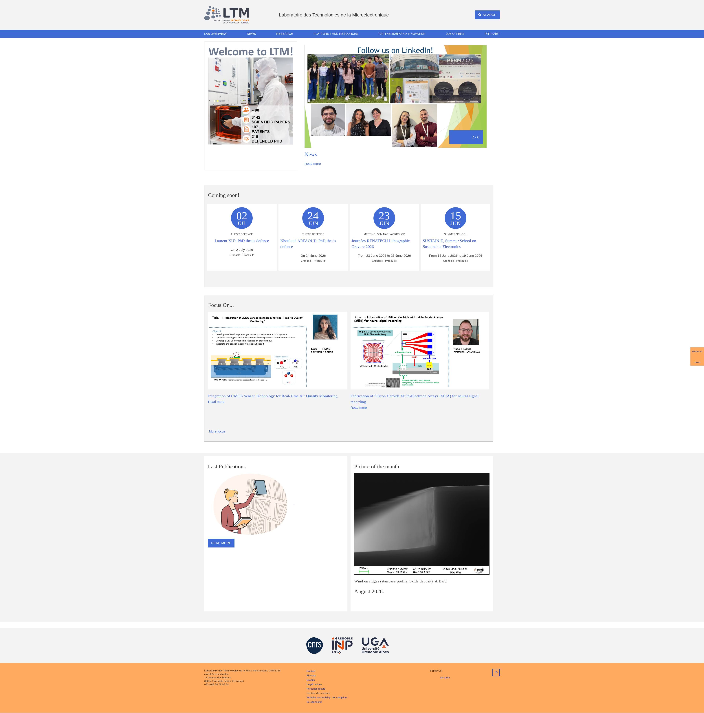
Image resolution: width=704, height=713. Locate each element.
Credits (311, 679)
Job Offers (455, 33)
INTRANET (492, 33)
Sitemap (311, 675)
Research (284, 33)
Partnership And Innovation (402, 33)
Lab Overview (215, 33)
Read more (313, 164)
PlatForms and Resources (336, 33)
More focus (217, 431)
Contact (311, 671)
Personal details (316, 688)
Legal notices (314, 684)
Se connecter (314, 701)
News (251, 33)
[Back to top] (496, 672)
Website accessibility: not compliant (327, 697)
